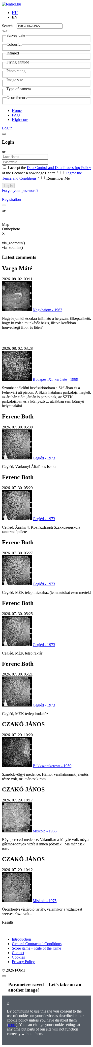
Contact (18, 953)
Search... (9, 26)
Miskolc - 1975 (45, 901)
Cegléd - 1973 (44, 458)
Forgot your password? (20, 190)
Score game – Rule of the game (36, 948)
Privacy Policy (23, 962)
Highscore (20, 119)
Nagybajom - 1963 (47, 310)
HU (15, 12)
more (12, 1025)
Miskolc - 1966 (45, 831)
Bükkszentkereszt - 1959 (52, 766)
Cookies (18, 957)
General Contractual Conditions (37, 944)
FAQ (16, 115)
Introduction (21, 939)
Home (17, 110)
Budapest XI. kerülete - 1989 (55, 379)
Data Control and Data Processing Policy (59, 168)
